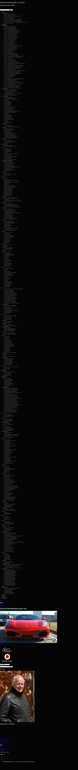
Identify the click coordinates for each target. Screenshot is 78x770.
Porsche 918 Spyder (8, 494)
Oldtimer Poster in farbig (9, 592)
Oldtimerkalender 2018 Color (10, 576)
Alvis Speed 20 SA (8, 140)
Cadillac (3, 202)
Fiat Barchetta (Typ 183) (9, 274)
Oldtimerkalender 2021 (9, 569)
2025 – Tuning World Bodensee (10, 36)
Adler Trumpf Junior (8, 97)
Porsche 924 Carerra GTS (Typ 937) (11, 485)
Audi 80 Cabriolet (8, 150)
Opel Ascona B (7, 439)
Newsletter (4, 24)
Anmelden (4, 747)
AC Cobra (4, 123)
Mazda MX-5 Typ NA (9, 109)
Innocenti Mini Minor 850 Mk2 (10, 333)
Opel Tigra (6, 464)
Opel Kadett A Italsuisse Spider (10, 445)
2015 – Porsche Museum (9, 23)
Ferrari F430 (7, 265)
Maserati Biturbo (8, 385)
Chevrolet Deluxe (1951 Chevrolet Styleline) (13, 212)
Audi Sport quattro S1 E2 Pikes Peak (11, 153)
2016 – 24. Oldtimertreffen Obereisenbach (12, 81)
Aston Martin (4, 144)
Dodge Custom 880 (8, 225)
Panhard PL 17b (7, 114)
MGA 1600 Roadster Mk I (9, 415)
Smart (3, 524)
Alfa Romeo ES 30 (8, 131)
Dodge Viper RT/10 (8, 227)
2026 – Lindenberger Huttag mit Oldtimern (12, 31)
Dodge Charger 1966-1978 (9, 223)
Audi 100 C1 (7, 148)
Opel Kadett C (7, 446)
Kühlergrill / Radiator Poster (10, 589)
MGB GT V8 (7, 416)
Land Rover (4, 369)
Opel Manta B (7, 447)
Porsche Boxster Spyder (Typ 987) (11, 486)
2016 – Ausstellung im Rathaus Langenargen (13, 567)
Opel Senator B (7, 462)
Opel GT (6, 455)
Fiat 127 (6, 270)
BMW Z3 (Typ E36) (8, 190)
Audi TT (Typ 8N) (8, 154)
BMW (3, 178)
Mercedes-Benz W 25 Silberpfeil (10, 391)
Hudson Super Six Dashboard (10, 328)
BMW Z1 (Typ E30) (8, 189)
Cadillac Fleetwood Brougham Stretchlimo (12, 206)
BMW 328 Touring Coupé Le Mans (11, 180)
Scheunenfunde (5, 88)
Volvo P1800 (7, 555)
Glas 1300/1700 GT (8, 316)
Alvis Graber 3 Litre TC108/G (10, 141)
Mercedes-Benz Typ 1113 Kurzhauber (11, 435)
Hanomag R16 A (8, 322)
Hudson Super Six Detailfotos (10, 329)
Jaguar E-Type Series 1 (9, 344)
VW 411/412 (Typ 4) (8, 541)
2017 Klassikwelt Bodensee (10, 75)
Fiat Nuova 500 (7, 286)
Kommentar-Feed (5, 749)
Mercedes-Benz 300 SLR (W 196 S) (11, 396)
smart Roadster (7, 525)
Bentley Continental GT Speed (10, 173)
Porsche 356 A (7, 474)
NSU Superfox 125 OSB (9, 429)
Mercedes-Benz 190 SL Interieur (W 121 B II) (13, 398)
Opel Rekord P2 (7, 460)
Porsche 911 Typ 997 (8, 483)
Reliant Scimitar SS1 (8, 116)
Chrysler (3, 220)
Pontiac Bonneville (8, 311)
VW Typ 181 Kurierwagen (9, 548)
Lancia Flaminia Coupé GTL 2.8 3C (11, 366)
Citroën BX (7, 242)
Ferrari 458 (7, 255)
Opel (3, 438)
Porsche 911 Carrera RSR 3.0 (10, 488)
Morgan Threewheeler (9, 424)
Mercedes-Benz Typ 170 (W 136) (11, 390)
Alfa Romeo (4, 127)
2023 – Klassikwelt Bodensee (10, 48)
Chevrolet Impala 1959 (9, 210)
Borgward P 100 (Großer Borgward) (11, 198)
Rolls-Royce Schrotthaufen (9, 509)
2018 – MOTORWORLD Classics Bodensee (13, 71)
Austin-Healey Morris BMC (7, 160)
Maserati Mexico (8, 382)
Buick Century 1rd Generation (10, 305)
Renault (3, 501)
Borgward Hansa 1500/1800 (10, 197)
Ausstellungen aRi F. (6, 563)
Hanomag (4, 320)
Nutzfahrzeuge (5, 431)
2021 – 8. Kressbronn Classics (10, 59)
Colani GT (6, 100)
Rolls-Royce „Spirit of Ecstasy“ (10, 510)
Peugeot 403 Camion (8, 468)
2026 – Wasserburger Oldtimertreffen (11, 32)
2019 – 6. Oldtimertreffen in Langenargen (12, 67)
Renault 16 (7, 502)
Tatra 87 (6, 120)
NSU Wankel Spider (8, 430)
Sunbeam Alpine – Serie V (9, 119)
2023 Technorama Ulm (9, 50)
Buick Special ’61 (8, 309)
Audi (3, 147)
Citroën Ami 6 (7, 233)
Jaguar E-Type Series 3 (9, 343)
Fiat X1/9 (6, 276)
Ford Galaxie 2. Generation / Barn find (12, 303)
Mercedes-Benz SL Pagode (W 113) (11, 405)
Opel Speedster (7, 453)
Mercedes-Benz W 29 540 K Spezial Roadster (13, 392)
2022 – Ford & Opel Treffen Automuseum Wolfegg (14, 56)
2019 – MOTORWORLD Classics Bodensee (13, 68)
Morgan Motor (5, 422)
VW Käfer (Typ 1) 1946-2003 (10, 533)
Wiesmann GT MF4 (8, 561)
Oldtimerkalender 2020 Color (10, 572)
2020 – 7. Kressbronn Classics (10, 60)
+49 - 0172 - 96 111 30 (4, 742)
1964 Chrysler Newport (9, 221)
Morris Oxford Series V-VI (9, 165)
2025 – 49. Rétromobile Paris (10, 39)
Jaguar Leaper (7, 349)
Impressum (4, 598)
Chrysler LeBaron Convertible (10, 230)
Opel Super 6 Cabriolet (9, 463)
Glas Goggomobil (8, 318)
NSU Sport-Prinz (8, 427)
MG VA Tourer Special (9, 414)
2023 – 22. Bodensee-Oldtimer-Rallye (11, 47)
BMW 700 (6, 184)
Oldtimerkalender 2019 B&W (10, 575)
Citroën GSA (7, 241)
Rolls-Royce (4, 508)
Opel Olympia (7, 457)
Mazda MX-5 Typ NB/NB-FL (10, 110)
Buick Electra (7, 307)
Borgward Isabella (8, 201)
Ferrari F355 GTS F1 (8, 263)
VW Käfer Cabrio (8, 534)
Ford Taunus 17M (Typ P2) (10, 290)
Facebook (4, 756)
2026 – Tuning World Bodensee (10, 30)
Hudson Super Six (8, 327)
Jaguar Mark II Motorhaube (10, 345)
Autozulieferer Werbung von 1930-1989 (12, 588)
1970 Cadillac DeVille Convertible (11, 204)
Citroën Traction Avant (9, 232)
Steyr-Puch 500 (7, 277)
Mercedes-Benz (5, 387)
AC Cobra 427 (7, 124)
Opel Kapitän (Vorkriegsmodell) (10, 456)
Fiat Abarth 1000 (8, 273)
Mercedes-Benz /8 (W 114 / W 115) (11, 407)
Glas (3, 314)
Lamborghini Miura (8, 363)
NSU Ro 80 (7, 426)
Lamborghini (4, 357)
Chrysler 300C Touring (9, 229)
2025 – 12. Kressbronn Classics (10, 33)
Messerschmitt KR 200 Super (10, 112)
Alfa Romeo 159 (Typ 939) (9, 128)
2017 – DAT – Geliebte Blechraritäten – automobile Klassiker (12, 566)
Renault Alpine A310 (8, 506)
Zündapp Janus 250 (8, 122)
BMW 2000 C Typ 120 (9, 185)
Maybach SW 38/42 (8, 393)
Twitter (3, 757)
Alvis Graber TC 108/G (9, 142)
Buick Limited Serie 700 (9, 308)
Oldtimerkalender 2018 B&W (10, 577)
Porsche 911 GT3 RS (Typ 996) (10, 481)
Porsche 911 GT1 (8, 490)
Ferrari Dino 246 (8, 261)
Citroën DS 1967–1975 (9, 236)
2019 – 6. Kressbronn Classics (10, 61)
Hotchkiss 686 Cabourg (9, 324)
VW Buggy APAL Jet (9, 550)
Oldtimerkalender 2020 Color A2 (11, 570)
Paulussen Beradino (8, 115)
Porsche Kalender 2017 (9, 581)
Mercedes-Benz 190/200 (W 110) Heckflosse (13, 404)
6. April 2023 (2, 604)
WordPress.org (5, 750)
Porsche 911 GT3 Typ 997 (9, 482)
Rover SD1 (7, 514)
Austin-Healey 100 (8, 168)
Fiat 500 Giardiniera (8, 282)
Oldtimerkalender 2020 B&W (10, 571)
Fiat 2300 (6, 280)
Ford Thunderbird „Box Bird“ (10, 300)
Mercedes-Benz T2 (8, 436)
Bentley (3, 171)
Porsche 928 (7, 495)
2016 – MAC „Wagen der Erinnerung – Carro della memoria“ (16, 22)
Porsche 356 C (7, 476)
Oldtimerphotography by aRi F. (12, 2)
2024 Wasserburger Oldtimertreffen (11, 44)
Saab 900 (6, 516)
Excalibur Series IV (8, 250)
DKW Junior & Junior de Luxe (10, 159)
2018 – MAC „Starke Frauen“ (10, 17)
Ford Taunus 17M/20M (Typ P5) (10, 292)
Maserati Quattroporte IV (9, 384)
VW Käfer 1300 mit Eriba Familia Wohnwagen (13, 535)
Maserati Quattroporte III (9, 383)
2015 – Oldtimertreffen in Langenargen (12, 86)
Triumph (3, 526)
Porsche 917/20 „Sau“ (9, 493)
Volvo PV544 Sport (8, 559)
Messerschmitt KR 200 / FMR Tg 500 (11, 111)
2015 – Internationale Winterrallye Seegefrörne (13, 87)
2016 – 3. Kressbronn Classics (10, 80)
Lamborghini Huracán (9, 362)
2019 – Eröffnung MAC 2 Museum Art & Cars (13, 16)
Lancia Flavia (7, 367)
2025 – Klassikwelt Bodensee (10, 35)
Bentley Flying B (8, 174)
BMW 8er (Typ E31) (8, 193)
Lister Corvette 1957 (8, 105)
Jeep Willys (4, 353)
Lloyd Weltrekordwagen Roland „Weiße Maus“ (13, 200)
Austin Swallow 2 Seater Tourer (10, 352)
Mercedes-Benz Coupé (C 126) (10, 411)
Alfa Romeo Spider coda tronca (10, 138)
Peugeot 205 (7, 470)
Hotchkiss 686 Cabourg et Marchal (11, 325)
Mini (3, 417)
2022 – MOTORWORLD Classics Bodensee (13, 57)
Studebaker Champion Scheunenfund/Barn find (13, 92)
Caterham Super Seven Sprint (10, 371)
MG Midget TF (7, 413)
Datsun (3, 243)
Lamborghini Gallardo (9, 361)
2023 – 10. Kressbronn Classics (10, 46)
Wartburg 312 (7, 121)
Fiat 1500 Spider (8, 271)
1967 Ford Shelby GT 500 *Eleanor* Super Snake (14, 288)
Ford (3, 287)
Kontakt (3, 596)
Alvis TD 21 (7, 143)
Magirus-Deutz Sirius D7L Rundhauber (12, 434)
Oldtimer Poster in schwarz (9, 593)
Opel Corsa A (7, 441)
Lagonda (3, 355)
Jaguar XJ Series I (8, 342)
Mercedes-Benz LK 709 (9, 437)
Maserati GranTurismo (9, 380)
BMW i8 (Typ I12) (8, 195)
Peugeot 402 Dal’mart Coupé (10, 469)
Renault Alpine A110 (8, 505)
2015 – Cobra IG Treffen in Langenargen (12, 126)
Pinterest (3, 759)
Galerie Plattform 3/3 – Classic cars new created (13, 564)
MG (3, 412)
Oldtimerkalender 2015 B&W (10, 584)
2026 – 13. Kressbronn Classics (10, 27)
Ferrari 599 (7, 259)
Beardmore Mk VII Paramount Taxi (11, 99)
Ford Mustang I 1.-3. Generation (10, 302)
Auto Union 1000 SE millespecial (11, 156)
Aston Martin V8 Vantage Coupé (11, 146)
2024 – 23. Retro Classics (9, 43)
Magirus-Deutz (5, 375)
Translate (8, 665)
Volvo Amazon (7, 558)
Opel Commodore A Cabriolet (10, 440)
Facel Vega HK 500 (8, 103)
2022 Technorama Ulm (9, 58)
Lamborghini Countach (9, 359)
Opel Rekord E (7, 451)
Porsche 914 (7, 484)
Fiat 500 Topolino (8, 283)
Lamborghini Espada (8, 360)
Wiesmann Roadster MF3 (9, 562)
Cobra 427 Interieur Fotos (9, 125)
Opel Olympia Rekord (9, 450)
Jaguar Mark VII (8, 351)
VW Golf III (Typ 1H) (9, 547)
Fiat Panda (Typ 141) (8, 275)
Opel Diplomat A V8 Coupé (10, 443)
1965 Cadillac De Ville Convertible (11, 205)
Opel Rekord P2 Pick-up (9, 452)
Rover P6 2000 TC (8, 513)
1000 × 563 (2, 605)
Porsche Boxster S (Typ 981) (10, 496)
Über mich (4, 595)
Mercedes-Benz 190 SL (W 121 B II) (11, 397)
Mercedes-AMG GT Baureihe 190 (11, 388)
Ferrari (3, 251)
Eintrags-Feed (4, 748)
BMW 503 (6, 179)
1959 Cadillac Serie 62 (9, 203)
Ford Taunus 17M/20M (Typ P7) (10, 294)
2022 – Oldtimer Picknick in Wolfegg (11, 53)
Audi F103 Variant (8, 151)
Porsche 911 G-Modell (9, 489)
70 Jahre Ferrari (7, 252)
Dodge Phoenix (7, 226)
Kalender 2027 (5, 568)
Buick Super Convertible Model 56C (11, 310)
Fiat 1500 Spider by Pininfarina (10, 272)
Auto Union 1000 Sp (8, 158)
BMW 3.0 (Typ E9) (8, 191)
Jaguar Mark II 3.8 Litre (9, 346)
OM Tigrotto (7, 433)
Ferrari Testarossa (8, 266)
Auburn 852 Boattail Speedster (10, 98)
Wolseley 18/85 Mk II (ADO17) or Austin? (12, 166)
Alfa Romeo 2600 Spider (9, 129)
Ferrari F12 (7, 262)
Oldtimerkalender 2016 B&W (10, 582)
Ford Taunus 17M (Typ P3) (10, 291)
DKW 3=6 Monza (8, 157)
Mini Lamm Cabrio (8, 420)
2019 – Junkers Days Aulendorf (10, 64)
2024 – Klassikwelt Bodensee (10, 42)
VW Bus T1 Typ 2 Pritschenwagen (11, 537)
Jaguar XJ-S (7, 339)
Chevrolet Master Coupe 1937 (10, 211)
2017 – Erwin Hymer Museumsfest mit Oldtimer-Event (14, 78)
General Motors (5, 304)
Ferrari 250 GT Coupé (9, 253)
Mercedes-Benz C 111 (9, 408)
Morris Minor (7, 170)
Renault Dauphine (8, 507)
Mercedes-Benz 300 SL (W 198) (10, 395)
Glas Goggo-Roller (8, 317)
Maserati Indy (7, 386)
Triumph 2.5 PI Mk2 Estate (9, 527)
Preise (3, 594)
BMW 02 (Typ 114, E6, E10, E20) (11, 186)
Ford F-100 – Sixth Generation (10, 301)
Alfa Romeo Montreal (9, 133)
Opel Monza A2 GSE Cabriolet (10, 449)
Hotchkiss (4, 323)
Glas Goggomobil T (8, 319)
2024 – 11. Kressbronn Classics (10, 41)
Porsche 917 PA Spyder (9, 492)
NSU (3, 425)
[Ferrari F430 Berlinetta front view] (28, 642)
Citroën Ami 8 (7, 234)
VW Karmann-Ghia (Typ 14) (10, 543)
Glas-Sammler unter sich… (9, 93)
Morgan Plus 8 (7, 423)
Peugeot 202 (7, 472)
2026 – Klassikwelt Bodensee (10, 28)
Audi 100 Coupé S (8, 149)
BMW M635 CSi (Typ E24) (10, 187)
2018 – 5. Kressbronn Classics (10, 69)
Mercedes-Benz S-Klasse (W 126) (11, 410)
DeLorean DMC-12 (8, 102)
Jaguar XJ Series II (8, 341)
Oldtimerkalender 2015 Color (10, 585)
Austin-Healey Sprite (8, 163)
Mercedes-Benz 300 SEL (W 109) (11, 406)
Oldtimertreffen (5, 25)
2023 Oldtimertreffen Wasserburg (11, 49)
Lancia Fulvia (7, 368)
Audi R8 (6, 152)
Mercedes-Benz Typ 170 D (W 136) (11, 394)
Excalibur (4, 249)
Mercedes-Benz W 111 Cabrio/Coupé (11, 403)
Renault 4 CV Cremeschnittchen (10, 504)
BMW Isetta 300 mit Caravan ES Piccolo (12, 182)
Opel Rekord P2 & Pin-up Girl (10, 461)
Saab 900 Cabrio (8, 519)
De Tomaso (4, 246)
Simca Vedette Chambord (9, 523)
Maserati (3, 376)
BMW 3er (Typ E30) (8, 188)
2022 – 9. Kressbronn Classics (10, 52)
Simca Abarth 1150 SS (9, 522)
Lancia (3, 365)
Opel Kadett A (7, 444)
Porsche (3, 473)
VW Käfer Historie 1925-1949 (10, 532)
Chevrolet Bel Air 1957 (9, 208)
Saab (3, 515)
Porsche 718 (7, 478)
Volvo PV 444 (7, 557)
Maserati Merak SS (8, 381)
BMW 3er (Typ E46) (8, 192)
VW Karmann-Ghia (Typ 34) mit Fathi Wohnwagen (14, 542)
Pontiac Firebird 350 (8, 312)
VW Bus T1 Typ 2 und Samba (10, 536)
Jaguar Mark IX (7, 350)
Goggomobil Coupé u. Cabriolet (10, 315)
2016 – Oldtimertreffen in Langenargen (12, 85)
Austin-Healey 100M (8, 161)
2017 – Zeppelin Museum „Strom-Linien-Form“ (13, 20)
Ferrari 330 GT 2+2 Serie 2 (9, 254)
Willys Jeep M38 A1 (8, 354)
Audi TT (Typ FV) (8, 155)
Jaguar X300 (7, 336)
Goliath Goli (7, 199)
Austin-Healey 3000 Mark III (10, 169)
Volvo (3, 552)
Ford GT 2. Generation (9, 289)
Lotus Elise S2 (7, 372)
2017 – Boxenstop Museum (10, 18)
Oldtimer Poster (5, 587)
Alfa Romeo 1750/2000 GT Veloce (11, 134)
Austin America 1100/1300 (9, 167)
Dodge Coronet (7, 224)
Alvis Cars (4, 139)
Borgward (4, 196)
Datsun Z (6, 245)
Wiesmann (4, 560)
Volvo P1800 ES (8, 556)
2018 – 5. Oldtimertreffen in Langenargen (12, 72)
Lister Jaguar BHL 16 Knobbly (10, 107)
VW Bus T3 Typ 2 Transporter (10, 538)
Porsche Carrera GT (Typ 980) (10, 497)
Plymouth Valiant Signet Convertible (11, 228)
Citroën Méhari (7, 240)
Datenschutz (4, 597)
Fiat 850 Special (7, 285)
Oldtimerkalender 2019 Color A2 (11, 574)
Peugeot (3, 465)
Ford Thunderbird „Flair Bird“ (10, 299)
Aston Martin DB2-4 (8, 145)
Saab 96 (6, 518)
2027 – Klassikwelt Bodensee (10, 26)
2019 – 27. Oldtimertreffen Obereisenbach (12, 62)
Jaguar (3, 334)
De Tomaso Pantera (8, 248)
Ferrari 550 (7, 258)
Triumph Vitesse (7, 528)
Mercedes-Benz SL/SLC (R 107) (11, 409)
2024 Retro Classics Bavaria (10, 40)
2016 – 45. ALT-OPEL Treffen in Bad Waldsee (13, 84)
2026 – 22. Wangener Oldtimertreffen (11, 29)
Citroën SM (7, 238)
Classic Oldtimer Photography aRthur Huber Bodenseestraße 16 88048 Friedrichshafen (5, 740)
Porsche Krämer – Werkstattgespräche (11, 487)
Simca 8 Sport (7, 521)
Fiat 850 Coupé (7, 284)
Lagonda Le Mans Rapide (9, 356)
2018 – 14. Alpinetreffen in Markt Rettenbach (13, 73)
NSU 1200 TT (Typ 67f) (9, 428)
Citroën (3, 231)
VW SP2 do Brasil (8, 549)
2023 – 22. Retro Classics (9, 51)
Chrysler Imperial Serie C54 (10, 222)
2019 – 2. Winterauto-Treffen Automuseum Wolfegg (14, 65)
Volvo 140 (6, 553)
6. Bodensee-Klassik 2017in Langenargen (9, 77)
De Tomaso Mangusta (9, 247)
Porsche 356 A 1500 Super (9, 475)
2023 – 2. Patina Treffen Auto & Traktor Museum (13, 45)
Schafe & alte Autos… (9, 91)
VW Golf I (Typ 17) (8, 544)
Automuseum (4, 12)
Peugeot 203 (7, 471)
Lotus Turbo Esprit (8, 374)
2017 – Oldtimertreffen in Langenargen (12, 79)
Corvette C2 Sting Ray (9, 215)
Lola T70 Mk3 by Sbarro (9, 108)
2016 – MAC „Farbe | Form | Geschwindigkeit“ (13, 21)
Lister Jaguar (7, 106)
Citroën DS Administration (9, 235)
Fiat (3, 267)
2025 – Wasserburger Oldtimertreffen (11, 37)
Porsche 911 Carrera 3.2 (9, 480)
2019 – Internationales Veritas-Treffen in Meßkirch (14, 66)
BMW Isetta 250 (8, 181)
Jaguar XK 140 (7, 347)
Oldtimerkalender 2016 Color (10, 583)
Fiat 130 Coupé (7, 278)
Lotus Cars (4, 370)
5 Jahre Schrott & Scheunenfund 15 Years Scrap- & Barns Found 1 (11, 90)
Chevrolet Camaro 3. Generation (10, 209)
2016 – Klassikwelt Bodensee (10, 83)
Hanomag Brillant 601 (9, 321)
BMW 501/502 (7, 183)
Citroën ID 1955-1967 (9, 237)
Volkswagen (4, 531)
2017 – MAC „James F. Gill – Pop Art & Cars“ (13, 19)
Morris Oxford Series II (9, 164)
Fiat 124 (6, 269)
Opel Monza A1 (7, 448)
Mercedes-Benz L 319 (9, 432)
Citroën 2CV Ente (8, 239)
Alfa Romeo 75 (7, 130)
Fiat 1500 (6, 279)
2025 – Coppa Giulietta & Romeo (11, 38)
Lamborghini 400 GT (8, 358)
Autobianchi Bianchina (9, 268)
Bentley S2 (7, 172)
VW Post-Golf (7, 546)
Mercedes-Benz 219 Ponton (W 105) (11, 400)
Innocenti (4, 331)
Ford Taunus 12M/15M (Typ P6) (10, 293)
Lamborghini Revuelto (9, 364)
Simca (3, 520)
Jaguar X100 (7, 335)
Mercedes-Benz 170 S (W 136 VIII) (11, 389)
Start (3, 11)
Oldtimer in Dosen (8, 590)
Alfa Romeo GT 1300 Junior (10, 132)
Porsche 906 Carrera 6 (9, 479)
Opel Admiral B (7, 454)
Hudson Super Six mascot (9, 330)
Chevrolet (4, 207)
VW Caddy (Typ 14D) (9, 545)
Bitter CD (6, 177)
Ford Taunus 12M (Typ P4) (10, 295)
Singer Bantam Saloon (9, 118)
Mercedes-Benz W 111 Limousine (11, 402)
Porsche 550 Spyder (8, 477)
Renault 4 (6, 503)
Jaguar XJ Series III (8, 340)
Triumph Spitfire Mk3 (8, 529)
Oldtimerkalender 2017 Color (10, 578)
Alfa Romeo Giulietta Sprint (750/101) (12, 137)
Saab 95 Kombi (7, 517)
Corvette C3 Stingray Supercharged (11, 218)
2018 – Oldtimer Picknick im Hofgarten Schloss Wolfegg (15, 70)
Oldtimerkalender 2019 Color (10, 573)
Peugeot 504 (7, 466)
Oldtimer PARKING (8, 591)
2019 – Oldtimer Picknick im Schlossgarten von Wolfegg (15, 63)
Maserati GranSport (8, 379)
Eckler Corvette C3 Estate (9, 219)
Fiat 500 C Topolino (8, 281)
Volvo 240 (6, 554)
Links (3, 586)
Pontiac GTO (7, 313)
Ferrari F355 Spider (8, 264)
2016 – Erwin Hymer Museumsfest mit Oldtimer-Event (14, 82)
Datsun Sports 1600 (8, 244)
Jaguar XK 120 (7, 348)
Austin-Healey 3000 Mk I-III (10, 162)
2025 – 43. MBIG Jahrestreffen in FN (11, 34)
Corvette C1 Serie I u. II (9, 214)
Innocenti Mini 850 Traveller (10, 332)
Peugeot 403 (7, 467)
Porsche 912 (7, 491)
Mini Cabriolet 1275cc (9, 421)
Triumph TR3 (7, 530)
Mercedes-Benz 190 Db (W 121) (10, 399)
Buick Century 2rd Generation (10, 306)
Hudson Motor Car (5, 326)
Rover (3, 511)
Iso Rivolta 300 (7, 104)
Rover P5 (6, 512)
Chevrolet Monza (8, 213)
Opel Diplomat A (8, 442)
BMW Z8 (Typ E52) (8, 194)
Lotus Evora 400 (8, 373)
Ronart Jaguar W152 (8, 117)
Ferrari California (8, 260)
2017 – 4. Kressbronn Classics (10, 74)
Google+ (3, 758)
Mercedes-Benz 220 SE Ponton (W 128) (12, 401)
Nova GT (6, 113)
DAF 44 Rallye (7, 101)
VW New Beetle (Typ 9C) (9, 551)
